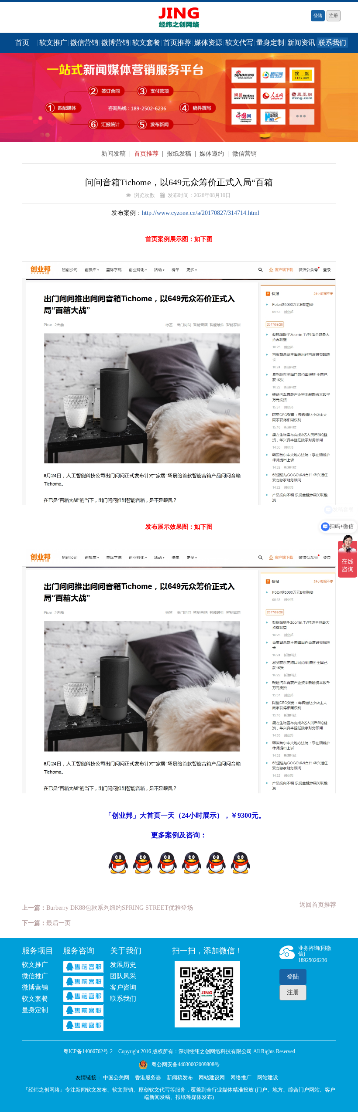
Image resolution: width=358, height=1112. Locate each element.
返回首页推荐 (317, 904)
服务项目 (37, 950)
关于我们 (125, 950)
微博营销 (115, 42)
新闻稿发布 (180, 1078)
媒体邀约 (213, 153)
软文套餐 (146, 42)
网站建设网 (212, 1078)
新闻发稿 (114, 153)
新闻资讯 (301, 42)
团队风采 (123, 976)
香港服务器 (148, 1078)
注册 (333, 15)
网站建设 (267, 1078)
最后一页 (58, 923)
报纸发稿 (180, 153)
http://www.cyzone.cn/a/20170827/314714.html (200, 213)
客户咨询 (123, 987)
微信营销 (84, 42)
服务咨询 (78, 950)
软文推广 (53, 42)
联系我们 (332, 42)
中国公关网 (116, 1078)
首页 (22, 42)
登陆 (317, 15)
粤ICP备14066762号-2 (88, 1051)
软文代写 (239, 42)
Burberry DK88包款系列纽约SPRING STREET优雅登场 (119, 908)
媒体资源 (208, 42)
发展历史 (123, 964)
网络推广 (241, 1078)
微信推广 (35, 976)
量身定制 (270, 42)
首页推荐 (177, 42)
